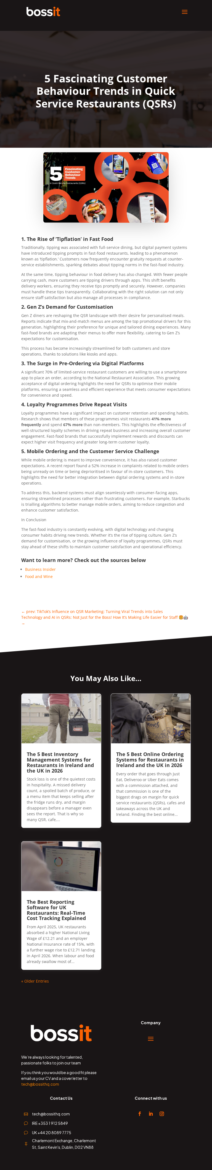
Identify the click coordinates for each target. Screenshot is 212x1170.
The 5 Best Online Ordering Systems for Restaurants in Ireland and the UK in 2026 (150, 759)
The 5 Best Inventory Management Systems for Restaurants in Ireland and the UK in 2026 (60, 762)
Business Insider (40, 569)
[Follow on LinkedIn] (150, 1113)
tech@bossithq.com (40, 1084)
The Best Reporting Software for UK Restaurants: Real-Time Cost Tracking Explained (56, 910)
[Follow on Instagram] (161, 1113)
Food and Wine (39, 576)
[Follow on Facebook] (139, 1113)
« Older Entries (35, 981)
